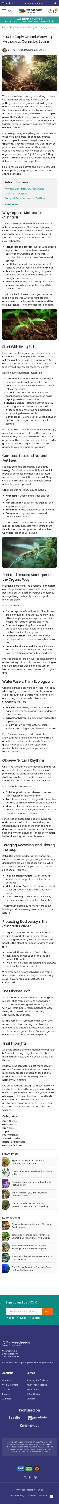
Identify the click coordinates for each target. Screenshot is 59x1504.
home (5, 27)
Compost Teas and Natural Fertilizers (25, 198)
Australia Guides (11, 1138)
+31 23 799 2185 (9, 1362)
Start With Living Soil (16, 193)
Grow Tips (8, 1128)
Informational (10, 1135)
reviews (6, 1394)
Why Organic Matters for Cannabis (24, 189)
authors (6, 1389)
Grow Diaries (9, 1124)
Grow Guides (9, 1121)
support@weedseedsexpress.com (36, 1362)
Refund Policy (33, 1394)
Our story (7, 1380)
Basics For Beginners (13, 1142)
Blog (12, 27)
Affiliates (6, 1398)
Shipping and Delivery (37, 1380)
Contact (31, 1398)
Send (47, 1311)
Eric (13, 50)
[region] (29, 20)
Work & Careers (10, 1384)
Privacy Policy (17, 1495)
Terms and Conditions (37, 1495)
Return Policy (33, 1389)
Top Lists (7, 1131)
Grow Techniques (12, 1145)
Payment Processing (37, 1384)
